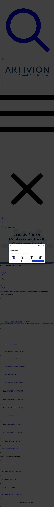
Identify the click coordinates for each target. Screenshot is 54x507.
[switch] (22, 258)
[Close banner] (43, 245)
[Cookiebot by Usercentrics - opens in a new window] (38, 245)
